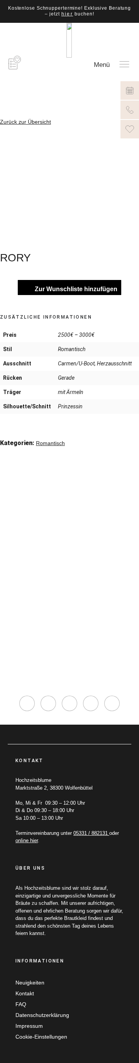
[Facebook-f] (48, 703)
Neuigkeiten (29, 982)
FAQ (20, 1004)
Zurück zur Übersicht (25, 122)
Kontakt (24, 993)
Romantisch (50, 443)
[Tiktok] (69, 703)
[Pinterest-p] (90, 703)
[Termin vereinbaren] (129, 90)
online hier (26, 840)
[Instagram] (27, 703)
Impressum (29, 1026)
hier (67, 14)
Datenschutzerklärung (42, 1015)
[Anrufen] (129, 110)
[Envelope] (112, 703)
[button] (5, 454)
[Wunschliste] (129, 129)
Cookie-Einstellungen (41, 1037)
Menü (102, 64)
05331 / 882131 (91, 833)
